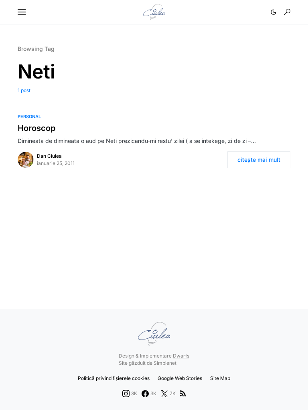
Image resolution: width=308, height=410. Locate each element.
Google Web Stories (180, 378)
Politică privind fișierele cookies (114, 378)
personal (29, 116)
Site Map (220, 378)
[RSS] (183, 393)
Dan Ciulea (49, 156)
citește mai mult (258, 159)
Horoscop (36, 128)
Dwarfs (181, 356)
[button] (22, 12)
